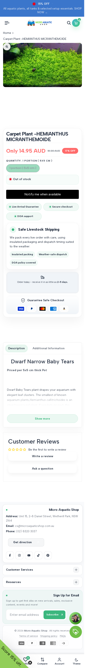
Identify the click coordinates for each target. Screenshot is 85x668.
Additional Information (49, 348)
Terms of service (28, 636)
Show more (42, 418)
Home (7, 33)
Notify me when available (42, 194)
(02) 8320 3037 (26, 531)
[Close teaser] (30, 663)
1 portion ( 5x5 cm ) (22, 169)
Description (16, 348)
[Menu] (7, 23)
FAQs (63, 636)
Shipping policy (48, 636)
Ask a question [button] (42, 468)
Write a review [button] (42, 456)
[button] (42, 570)
